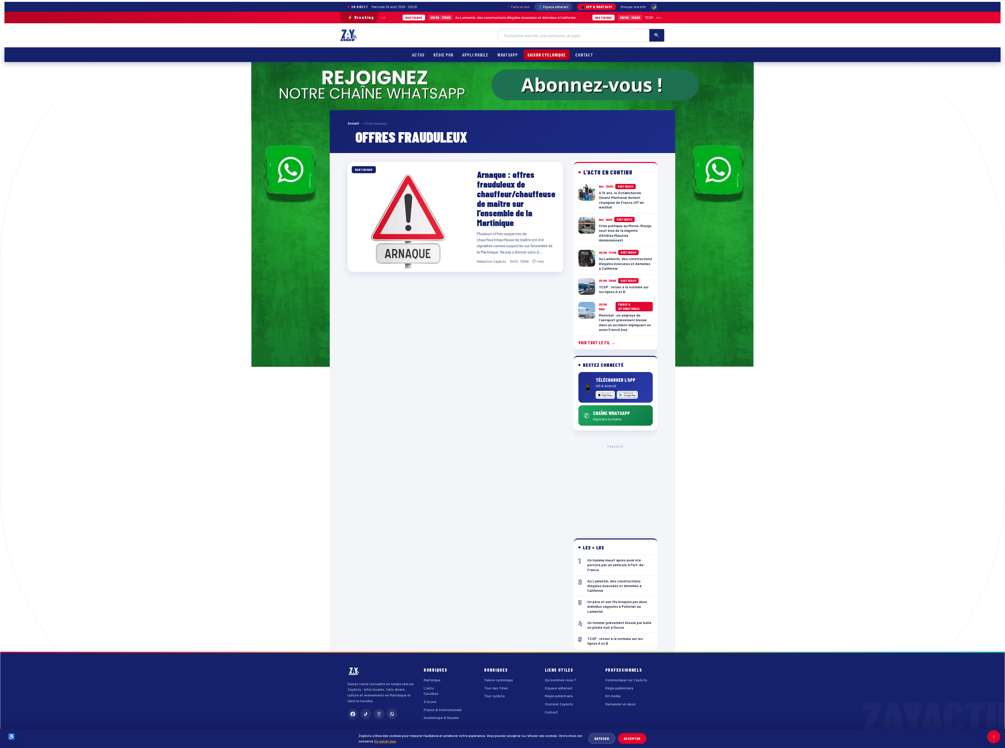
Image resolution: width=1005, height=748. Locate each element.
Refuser (601, 738)
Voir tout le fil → (597, 342)
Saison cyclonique (546, 54)
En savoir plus (385, 741)
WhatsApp (507, 54)
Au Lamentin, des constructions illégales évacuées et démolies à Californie (431, 17)
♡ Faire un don (518, 7)
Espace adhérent (559, 688)
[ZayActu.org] (348, 35)
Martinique (432, 680)
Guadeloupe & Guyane (441, 717)
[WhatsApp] (392, 714)
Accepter (632, 738)
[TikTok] (366, 714)
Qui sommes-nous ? (560, 680)
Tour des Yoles (496, 688)
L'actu (429, 688)
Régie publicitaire (559, 696)
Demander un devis (620, 704)
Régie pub (443, 54)
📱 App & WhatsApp (596, 7)
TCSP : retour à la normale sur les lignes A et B (598, 17)
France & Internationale (443, 709)
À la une (430, 701)
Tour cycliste (494, 696)
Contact (584, 54)
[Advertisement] (616, 487)
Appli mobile (475, 54)
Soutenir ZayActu (559, 704)
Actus (418, 54)
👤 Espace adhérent (553, 7)
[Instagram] (379, 714)
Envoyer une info (633, 7)
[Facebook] (353, 714)
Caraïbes (431, 693)
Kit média (613, 696)
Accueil (353, 123)
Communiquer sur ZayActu (626, 680)
